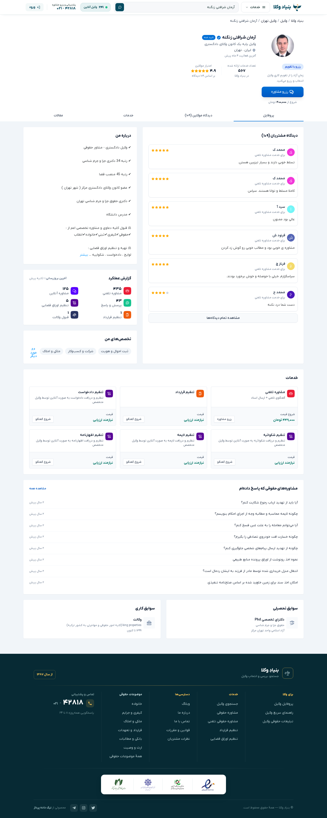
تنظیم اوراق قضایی (224, 739)
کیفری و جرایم (132, 713)
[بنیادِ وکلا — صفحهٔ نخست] (287, 673)
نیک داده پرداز (42, 808)
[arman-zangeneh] (282, 45)
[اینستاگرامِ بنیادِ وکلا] (83, 808)
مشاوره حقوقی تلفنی (223, 721)
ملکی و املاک (133, 721)
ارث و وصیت (133, 747)
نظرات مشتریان (179, 739)
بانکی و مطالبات (130, 739)
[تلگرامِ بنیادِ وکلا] (74, 808)
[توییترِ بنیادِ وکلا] (93, 808)
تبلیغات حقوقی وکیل (278, 721)
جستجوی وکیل (227, 704)
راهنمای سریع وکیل (279, 713)
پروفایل (268, 115)
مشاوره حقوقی (227, 713)
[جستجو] (119, 7)
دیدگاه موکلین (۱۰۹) (198, 115)
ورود (32, 7)
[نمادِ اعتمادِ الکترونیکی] (208, 784)
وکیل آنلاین (90, 7)
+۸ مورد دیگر (33, 353)
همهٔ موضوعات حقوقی (125, 756)
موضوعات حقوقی (130, 694)
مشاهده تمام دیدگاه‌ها (223, 318)
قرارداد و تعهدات (130, 730)
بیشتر (84, 255)
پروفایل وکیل (283, 704)
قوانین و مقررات (178, 730)
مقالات (58, 115)
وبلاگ (186, 704)
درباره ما (184, 713)
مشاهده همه (37, 489)
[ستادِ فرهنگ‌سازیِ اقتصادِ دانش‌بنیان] (178, 784)
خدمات (128, 115)
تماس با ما (182, 721)
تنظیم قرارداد (228, 730)
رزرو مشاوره (279, 92)
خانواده (137, 704)
